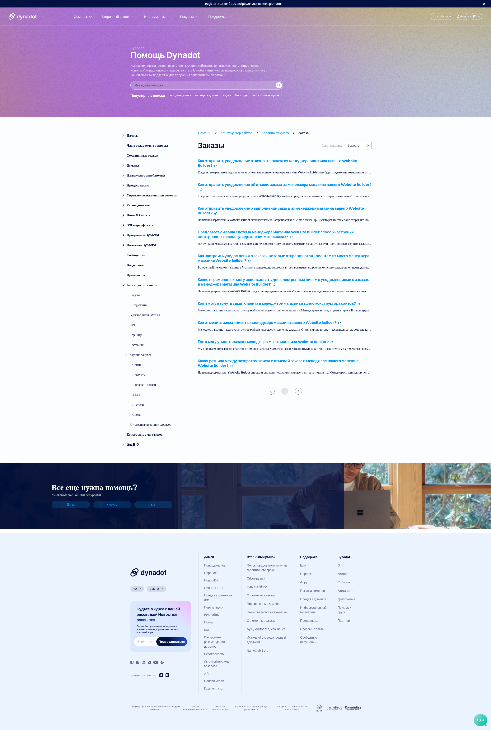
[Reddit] (162, 662)
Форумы (112, 504)
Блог (154, 504)
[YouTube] (155, 662)
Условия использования (220, 708)
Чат (72, 504)
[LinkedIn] (143, 662)
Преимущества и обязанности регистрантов (291, 708)
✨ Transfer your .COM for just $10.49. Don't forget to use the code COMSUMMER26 (243, 4)
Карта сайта (346, 591)
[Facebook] (131, 662)
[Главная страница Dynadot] (23, 16)
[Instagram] (137, 662)
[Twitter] (149, 662)
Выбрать (353, 145)
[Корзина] (476, 16)
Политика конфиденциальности (195, 708)
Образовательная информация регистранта (251, 708)
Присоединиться (172, 642)
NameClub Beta (257, 650)
